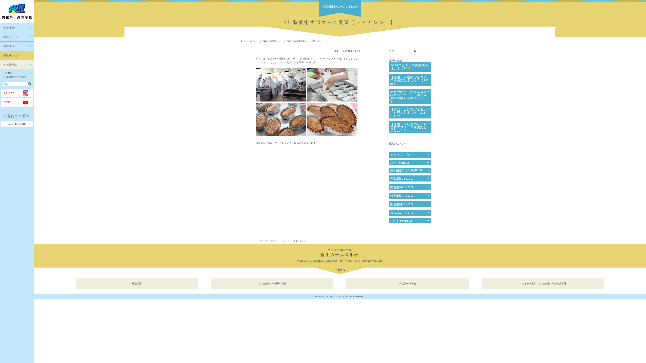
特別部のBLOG (401, 195)
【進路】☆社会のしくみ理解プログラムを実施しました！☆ (408, 127)
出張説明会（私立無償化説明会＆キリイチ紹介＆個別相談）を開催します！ (408, 96)
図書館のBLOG (401, 204)
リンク (286, 241)
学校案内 (9, 27)
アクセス (7, 73)
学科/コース (11, 36)
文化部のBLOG (401, 187)
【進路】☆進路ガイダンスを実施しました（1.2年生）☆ (409, 112)
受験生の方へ (12, 55)
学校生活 (9, 46)
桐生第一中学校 (407, 283)
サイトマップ (299, 241)
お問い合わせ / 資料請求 (15, 77)
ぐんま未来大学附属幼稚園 (272, 283)
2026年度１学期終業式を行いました (409, 67)
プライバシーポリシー (269, 241)
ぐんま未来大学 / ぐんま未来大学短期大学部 (542, 283)
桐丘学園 (136, 283)
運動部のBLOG (401, 178)
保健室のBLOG (401, 213)
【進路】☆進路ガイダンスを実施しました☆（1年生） (409, 80)
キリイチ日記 (400, 155)
